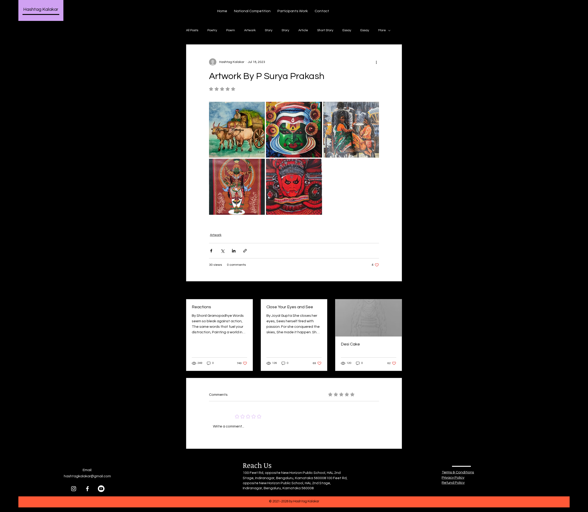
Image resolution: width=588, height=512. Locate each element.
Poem (230, 30)
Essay (346, 30)
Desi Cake (350, 344)
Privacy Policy (453, 477)
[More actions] (376, 62)
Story (268, 30)
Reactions (201, 307)
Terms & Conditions (458, 472)
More (382, 30)
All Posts (192, 30)
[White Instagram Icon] (73, 488)
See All (397, 290)
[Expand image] (237, 130)
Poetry (212, 30)
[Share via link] (245, 251)
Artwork (250, 30)
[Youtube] (101, 488)
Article (303, 30)
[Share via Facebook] (211, 251)
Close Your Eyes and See (289, 307)
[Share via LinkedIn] (234, 251)
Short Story (325, 30)
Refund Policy (453, 482)
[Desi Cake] (368, 318)
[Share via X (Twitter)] (222, 251)
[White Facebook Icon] (87, 488)
